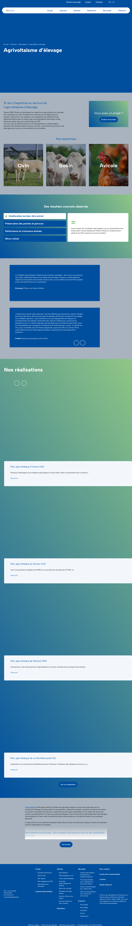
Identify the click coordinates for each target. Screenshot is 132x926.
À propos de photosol (45, 873)
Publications (84, 916)
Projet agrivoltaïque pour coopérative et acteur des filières (86, 882)
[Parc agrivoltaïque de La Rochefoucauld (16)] (68, 716)
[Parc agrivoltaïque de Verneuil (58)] (68, 619)
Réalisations (91, 11)
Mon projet (81, 869)
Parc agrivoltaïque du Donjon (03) (28, 563)
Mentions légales (33, 925)
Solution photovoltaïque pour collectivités (88, 888)
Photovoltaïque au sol (66, 875)
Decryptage (84, 907)
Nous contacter (105, 869)
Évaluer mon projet (108, 119)
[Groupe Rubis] (8, 886)
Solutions (60, 869)
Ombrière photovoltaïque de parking (65, 883)
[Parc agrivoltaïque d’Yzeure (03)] (68, 425)
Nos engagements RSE (45, 881)
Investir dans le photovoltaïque (110, 874)
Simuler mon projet (73, 2)
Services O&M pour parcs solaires (65, 902)
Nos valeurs (41, 878)
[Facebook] (122, 2)
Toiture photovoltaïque (66, 878)
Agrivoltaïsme (23, 44)
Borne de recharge (65, 888)
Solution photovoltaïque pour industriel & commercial (88, 894)
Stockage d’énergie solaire (65, 892)
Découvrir (14, 478)
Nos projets (84, 905)
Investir (88, 2)
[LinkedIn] (120, 2)
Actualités (83, 910)
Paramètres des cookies (67, 925)
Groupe (38, 869)
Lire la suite (66, 844)
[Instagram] (127, 2)
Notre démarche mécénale (43, 885)
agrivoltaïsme (31, 807)
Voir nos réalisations (68, 784)
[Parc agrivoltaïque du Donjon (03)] (68, 522)
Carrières (99, 2)
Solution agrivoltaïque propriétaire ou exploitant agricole (87, 875)
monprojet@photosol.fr (11, 897)
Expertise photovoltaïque (44, 891)
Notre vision (42, 875)
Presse (82, 913)
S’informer (81, 901)
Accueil (6, 44)
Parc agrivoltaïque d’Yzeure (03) (27, 466)
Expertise (63, 11)
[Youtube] (125, 2)
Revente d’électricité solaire (66, 897)
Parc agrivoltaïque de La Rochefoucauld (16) (33, 758)
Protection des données (49, 925)
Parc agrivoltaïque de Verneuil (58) (29, 661)
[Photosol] (18, 875)
